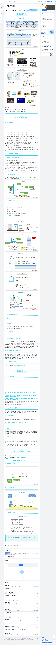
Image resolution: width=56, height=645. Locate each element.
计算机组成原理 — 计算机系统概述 (10, 595)
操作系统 (35, 586)
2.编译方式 (44, 22)
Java (37, 600)
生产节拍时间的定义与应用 (7, 639)
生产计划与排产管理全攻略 (7, 638)
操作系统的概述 (7, 633)
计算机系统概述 (7, 585)
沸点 (9, 1)
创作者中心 (49, 1)
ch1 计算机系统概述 (8, 612)
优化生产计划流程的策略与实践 (27, 638)
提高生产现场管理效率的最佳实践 (29, 639)
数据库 (37, 603)
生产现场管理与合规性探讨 (21, 639)
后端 (37, 617)
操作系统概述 (7, 609)
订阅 (37, 553)
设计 (37, 586)
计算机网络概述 (7, 605)
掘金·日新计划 (34, 610)
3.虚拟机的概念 (44, 18)
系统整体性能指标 (44, 27)
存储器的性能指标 (44, 25)
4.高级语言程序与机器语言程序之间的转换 (47, 19)
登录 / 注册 (20, 564)
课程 (12, 1)
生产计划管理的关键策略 (21, 638)
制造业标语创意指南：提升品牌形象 (8, 640)
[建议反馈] (54, 641)
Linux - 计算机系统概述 (9, 592)
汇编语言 (32, 586)
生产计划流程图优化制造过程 (14, 638)
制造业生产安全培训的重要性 (14, 639)
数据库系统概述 (7, 602)
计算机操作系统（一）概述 (9, 626)
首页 (7, 1)
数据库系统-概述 (8, 616)
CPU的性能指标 (44, 26)
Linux (37, 593)
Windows (35, 624)
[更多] (54, 643)
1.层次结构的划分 (44, 15)
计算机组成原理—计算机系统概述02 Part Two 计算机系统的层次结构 (16, 629)
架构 (35, 634)
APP (14, 1)
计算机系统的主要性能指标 (45, 23)
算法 (33, 634)
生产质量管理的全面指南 (35, 638)
